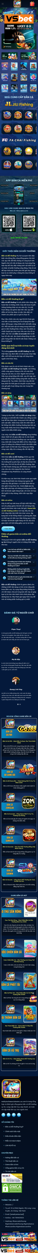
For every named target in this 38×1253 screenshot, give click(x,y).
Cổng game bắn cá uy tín (14, 1168)
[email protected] (17, 1214)
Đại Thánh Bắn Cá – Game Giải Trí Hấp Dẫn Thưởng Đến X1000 (19, 1026)
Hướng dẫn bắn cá (12, 1158)
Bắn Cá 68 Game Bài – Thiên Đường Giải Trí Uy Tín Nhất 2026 (19, 781)
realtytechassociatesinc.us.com (13, 1101)
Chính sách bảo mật (12, 1131)
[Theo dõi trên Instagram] (9, 1115)
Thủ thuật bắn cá (11, 1161)
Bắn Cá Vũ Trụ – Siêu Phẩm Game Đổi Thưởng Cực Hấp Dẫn (19, 1059)
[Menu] (2, 3)
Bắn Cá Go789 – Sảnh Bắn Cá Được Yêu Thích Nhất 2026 (19, 742)
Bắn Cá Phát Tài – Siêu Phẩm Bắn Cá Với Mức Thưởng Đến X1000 (19, 993)
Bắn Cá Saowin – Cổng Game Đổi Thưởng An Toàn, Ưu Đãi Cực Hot (19, 880)
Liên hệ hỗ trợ (10, 1145)
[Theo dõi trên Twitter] (14, 1115)
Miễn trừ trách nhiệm (13, 1141)
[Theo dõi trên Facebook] (3, 1115)
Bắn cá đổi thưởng (8, 256)
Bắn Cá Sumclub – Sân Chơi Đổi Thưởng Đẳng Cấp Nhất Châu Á (19, 847)
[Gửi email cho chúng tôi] (19, 1115)
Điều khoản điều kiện (13, 1136)
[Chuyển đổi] (34, 549)
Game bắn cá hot (11, 1164)
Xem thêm (8, 529)
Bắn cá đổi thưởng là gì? (14, 1127)
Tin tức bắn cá (10, 1171)
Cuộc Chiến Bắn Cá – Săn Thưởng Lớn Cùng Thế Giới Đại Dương (19, 960)
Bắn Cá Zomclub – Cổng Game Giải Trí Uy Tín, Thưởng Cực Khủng (19, 814)
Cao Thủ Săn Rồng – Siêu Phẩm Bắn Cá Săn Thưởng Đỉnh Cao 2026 (19, 921)
